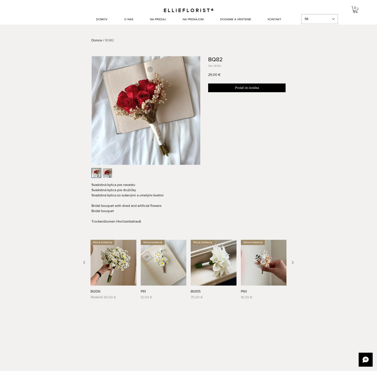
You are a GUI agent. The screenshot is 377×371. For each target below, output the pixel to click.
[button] (355, 9)
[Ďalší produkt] (292, 262)
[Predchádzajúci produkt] (84, 262)
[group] (188, 270)
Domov (96, 40)
